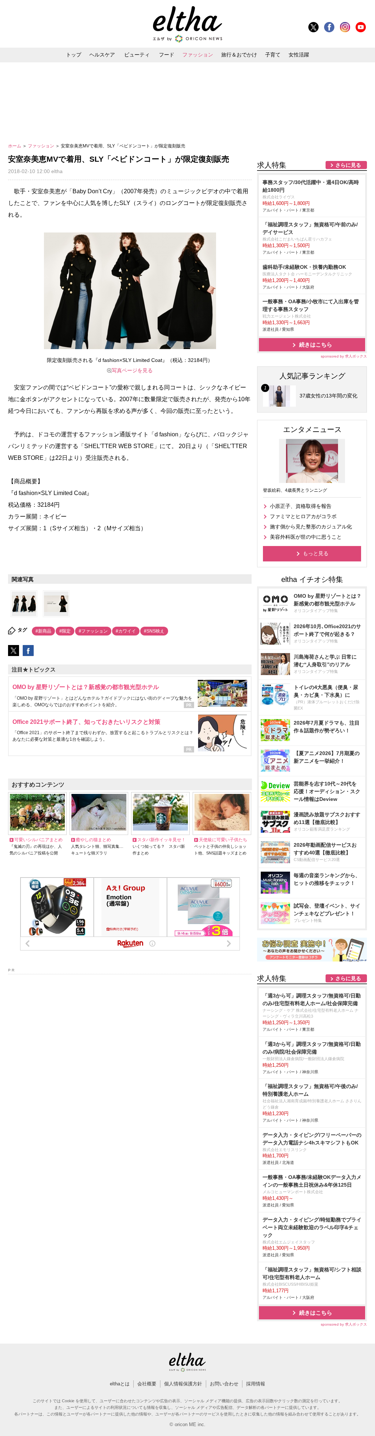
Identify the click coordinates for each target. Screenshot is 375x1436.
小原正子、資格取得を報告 (300, 506)
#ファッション (93, 631)
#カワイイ (126, 631)
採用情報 (255, 1383)
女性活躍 (299, 55)
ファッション (197, 55)
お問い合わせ (224, 1383)
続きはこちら (315, 344)
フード (166, 55)
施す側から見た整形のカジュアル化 (311, 527)
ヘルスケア (102, 55)
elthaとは (120, 1383)
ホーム (15, 146)
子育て (273, 55)
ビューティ (137, 55)
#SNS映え (154, 631)
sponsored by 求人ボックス (344, 356)
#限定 (65, 631)
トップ (73, 55)
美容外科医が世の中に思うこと (306, 537)
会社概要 (146, 1383)
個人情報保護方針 (183, 1383)
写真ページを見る (132, 370)
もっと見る (315, 553)
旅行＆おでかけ (239, 55)
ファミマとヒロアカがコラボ (303, 516)
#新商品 (43, 631)
